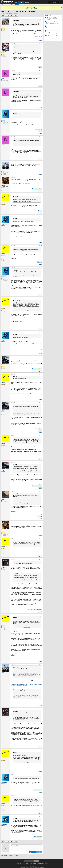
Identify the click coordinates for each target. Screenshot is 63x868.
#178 (41, 774)
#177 (41, 750)
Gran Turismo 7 (48, 19)
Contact (17, 863)
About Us (22, 863)
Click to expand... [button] (27, 310)
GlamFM (15, 218)
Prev (3, 15)
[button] (23, 2)
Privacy (46, 863)
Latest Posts (48, 15)
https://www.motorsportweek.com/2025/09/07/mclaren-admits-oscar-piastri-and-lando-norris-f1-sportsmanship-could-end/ (26, 685)
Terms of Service (32, 863)
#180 (41, 816)
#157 (41, 162)
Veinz (14, 376)
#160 (41, 216)
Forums (20, 2)
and (38, 188)
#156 (41, 136)
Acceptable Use (40, 863)
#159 (41, 194)
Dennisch (15, 196)
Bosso (14, 113)
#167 (41, 402)
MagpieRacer (15, 72)
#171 (41, 521)
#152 (41, 43)
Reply (41, 40)
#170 (41, 491)
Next (16, 15)
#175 (41, 664)
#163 (41, 298)
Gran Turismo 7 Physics (51, 17)
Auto (37, 861)
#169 (41, 462)
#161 (41, 245)
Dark (32, 861)
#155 (41, 110)
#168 (41, 435)
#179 (41, 795)
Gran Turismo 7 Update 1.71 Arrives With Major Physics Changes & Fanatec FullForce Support (53, 37)
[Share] (39, 18)
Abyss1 (14, 561)
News (16, 2)
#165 (41, 356)
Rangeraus (15, 617)
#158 (41, 177)
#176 (41, 708)
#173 (41, 559)
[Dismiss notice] (61, 7)
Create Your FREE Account (31, 8)
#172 (41, 538)
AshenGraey (15, 20)
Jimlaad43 (3, 13)
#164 (41, 332)
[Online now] (5, 363)
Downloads (27, 2)
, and (36, 609)
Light (27, 861)
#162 (41, 267)
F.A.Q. (26, 863)
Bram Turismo (16, 46)
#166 (41, 374)
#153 (41, 70)
